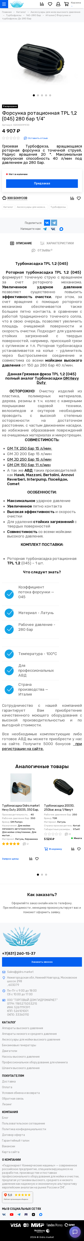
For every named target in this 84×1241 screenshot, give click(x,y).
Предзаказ (42, 183)
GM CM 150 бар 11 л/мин (29, 465)
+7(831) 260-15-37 (18, 953)
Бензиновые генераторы (19, 1045)
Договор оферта (13, 1135)
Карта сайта (10, 1152)
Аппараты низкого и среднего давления (29, 1034)
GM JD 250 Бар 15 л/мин (29, 459)
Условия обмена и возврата (21, 1093)
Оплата (7, 1087)
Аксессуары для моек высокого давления (32, 207)
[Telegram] (54, 223)
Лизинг (7, 1104)
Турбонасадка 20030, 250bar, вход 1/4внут (59, 808)
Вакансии (8, 1146)
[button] (34, 95)
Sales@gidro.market (20, 972)
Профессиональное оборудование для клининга (35, 1062)
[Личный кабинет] (58, 4)
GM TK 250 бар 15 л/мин (29, 448)
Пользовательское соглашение (23, 1123)
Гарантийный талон (15, 1140)
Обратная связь (13, 1098)
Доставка (9, 1081)
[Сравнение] (31, 859)
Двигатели (9, 1051)
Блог (5, 1118)
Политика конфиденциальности (24, 1129)
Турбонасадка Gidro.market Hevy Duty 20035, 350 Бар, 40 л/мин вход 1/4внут (21, 808)
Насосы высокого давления (21, 1056)
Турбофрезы (58, 207)
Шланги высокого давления (21, 1068)
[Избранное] (37, 859)
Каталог (8, 207)
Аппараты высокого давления (22, 1028)
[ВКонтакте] (47, 223)
